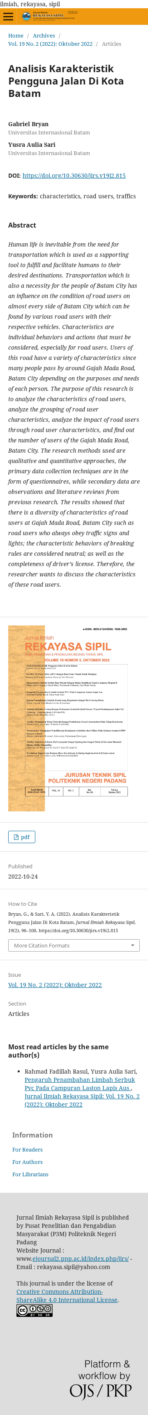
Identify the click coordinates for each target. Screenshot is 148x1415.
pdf (25, 837)
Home (15, 35)
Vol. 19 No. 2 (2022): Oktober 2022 (50, 43)
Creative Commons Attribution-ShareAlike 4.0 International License (67, 1296)
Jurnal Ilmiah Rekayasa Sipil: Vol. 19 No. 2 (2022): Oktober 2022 (82, 1100)
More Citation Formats (41, 945)
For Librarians (30, 1174)
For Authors (27, 1162)
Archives (44, 35)
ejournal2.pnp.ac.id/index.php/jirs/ (80, 1258)
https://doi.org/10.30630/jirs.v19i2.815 (74, 175)
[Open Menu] (8, 16)
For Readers (27, 1149)
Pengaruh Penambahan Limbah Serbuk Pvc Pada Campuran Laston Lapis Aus (80, 1084)
